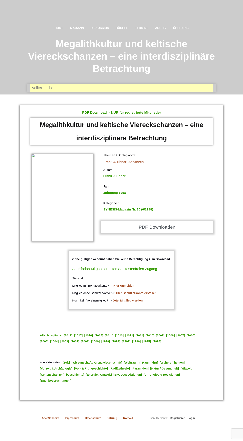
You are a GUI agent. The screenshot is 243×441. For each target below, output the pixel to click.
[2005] (44, 341)
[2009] (160, 335)
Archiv (160, 28)
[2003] (64, 341)
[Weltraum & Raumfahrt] (141, 362)
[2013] (119, 335)
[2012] (129, 335)
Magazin (77, 28)
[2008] (170, 335)
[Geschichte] (75, 374)
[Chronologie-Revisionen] (161, 374)
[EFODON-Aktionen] (127, 374)
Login (191, 418)
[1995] (146, 341)
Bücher (122, 28)
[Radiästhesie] (119, 368)
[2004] (54, 341)
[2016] (88, 335)
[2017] (78, 335)
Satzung (112, 418)
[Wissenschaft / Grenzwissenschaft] (96, 362)
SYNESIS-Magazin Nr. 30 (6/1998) (128, 209)
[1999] (105, 341)
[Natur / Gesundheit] (164, 368)
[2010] (150, 335)
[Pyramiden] (140, 368)
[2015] (99, 335)
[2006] (191, 335)
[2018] (68, 335)
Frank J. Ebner (114, 162)
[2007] (180, 335)
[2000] (95, 341)
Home (59, 28)
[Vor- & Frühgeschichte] (91, 368)
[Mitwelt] (187, 368)
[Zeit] (66, 362)
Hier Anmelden (123, 285)
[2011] (140, 335)
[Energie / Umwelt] (99, 374)
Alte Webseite (50, 418)
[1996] (136, 341)
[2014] (109, 335)
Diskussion (100, 28)
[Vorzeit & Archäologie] (56, 368)
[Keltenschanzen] (52, 374)
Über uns (181, 28)
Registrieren (177, 418)
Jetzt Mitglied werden (128, 300)
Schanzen (136, 162)
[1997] (126, 341)
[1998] (116, 341)
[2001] (85, 341)
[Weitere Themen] (172, 362)
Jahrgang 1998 (114, 192)
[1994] (157, 341)
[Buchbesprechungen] (55, 380)
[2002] (75, 341)
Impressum (72, 418)
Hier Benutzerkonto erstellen (136, 293)
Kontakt (128, 418)
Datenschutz (93, 418)
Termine (141, 28)
